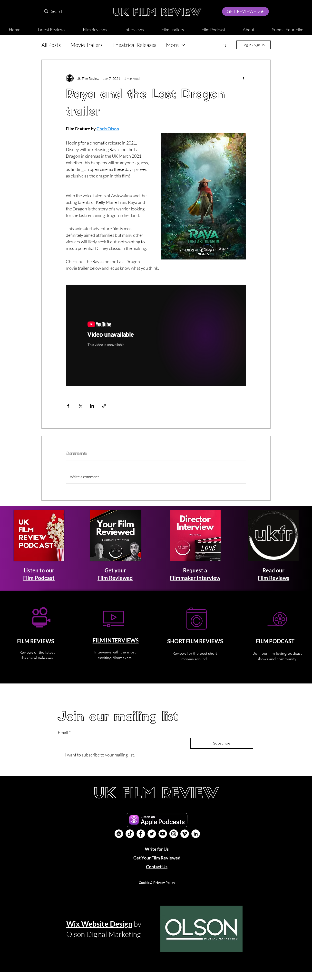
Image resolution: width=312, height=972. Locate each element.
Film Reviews (273, 578)
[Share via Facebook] (68, 405)
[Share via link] (104, 405)
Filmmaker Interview (195, 578)
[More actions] (243, 78)
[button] (248, 27)
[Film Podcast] (119, 833)
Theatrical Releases (134, 44)
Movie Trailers (86, 44)
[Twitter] (151, 833)
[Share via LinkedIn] (92, 405)
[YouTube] (162, 833)
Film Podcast (39, 578)
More (172, 44)
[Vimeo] (184, 833)
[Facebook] (140, 833)
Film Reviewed (115, 578)
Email (64, 732)
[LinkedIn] (195, 833)
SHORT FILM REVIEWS (195, 641)
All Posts (51, 44)
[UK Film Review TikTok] (130, 833)
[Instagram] (173, 833)
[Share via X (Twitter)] (80, 405)
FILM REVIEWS (35, 641)
